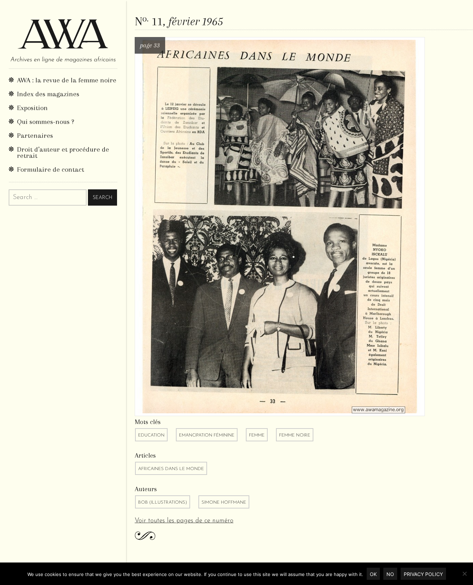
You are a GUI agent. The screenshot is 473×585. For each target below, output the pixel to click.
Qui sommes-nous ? (45, 122)
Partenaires (35, 136)
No (390, 574)
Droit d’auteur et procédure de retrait (63, 152)
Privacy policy (423, 574)
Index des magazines (48, 94)
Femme (257, 435)
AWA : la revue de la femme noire (66, 80)
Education (151, 435)
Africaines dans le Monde (171, 469)
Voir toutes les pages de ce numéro (184, 521)
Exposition (32, 108)
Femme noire (294, 435)
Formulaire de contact (50, 169)
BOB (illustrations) (162, 502)
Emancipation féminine (206, 435)
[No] (464, 573)
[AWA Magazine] (63, 34)
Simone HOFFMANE (224, 502)
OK (373, 574)
